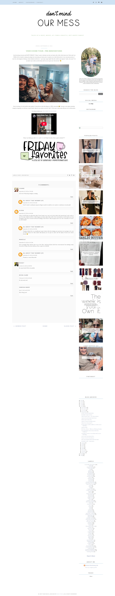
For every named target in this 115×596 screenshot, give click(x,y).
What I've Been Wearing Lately (88, 421)
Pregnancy (90, 531)
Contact (40, 2)
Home (15, 2)
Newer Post (20, 326)
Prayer (90, 530)
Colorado (90, 480)
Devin (90, 485)
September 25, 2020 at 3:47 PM (26, 242)
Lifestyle (90, 509)
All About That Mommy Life (33, 200)
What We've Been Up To (86, 423)
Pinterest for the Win (90, 526)
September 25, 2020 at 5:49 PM (30, 229)
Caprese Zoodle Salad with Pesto (89, 418)
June (83, 445)
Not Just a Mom (90, 521)
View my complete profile (91, 567)
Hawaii (90, 499)
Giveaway (90, 496)
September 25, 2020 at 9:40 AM (30, 202)
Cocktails (90, 479)
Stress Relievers (90, 540)
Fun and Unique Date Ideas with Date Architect (90, 431)
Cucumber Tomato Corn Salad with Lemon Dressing (91, 434)
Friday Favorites (90, 493)
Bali (90, 469)
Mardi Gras (90, 511)
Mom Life (90, 516)
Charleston (90, 478)
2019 (81, 454)
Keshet (21, 263)
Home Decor (90, 504)
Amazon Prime (90, 467)
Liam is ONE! (84, 427)
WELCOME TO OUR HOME (49, 111)
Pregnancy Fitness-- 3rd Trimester (91, 151)
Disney (90, 486)
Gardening (90, 494)
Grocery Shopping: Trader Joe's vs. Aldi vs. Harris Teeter (91, 253)
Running (90, 536)
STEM (90, 538)
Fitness (90, 492)
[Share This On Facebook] (67, 175)
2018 (81, 455)
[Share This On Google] (74, 175)
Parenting (90, 523)
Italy (90, 507)
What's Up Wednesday (86, 419)
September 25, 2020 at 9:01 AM (26, 213)
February (84, 451)
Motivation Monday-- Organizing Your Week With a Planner (91, 304)
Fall (90, 487)
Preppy (90, 533)
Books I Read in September (87, 413)
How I (90, 505)
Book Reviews (90, 476)
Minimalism (90, 515)
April (83, 448)
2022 (81, 403)
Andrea (37, 138)
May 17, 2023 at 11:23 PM (24, 290)
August (83, 442)
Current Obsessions (90, 482)
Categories (30, 2)
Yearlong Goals (90, 551)
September (84, 411)
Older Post (69, 326)
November (84, 408)
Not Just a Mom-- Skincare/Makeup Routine (91, 429)
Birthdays (90, 471)
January (83, 452)
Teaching (90, 542)
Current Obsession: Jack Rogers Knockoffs (90, 346)
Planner (90, 527)
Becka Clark (23, 275)
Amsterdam (90, 468)
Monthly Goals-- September (87, 441)
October (84, 410)
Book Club (90, 475)
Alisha (21, 210)
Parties (90, 525)
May (83, 447)
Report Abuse (91, 556)
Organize (90, 522)
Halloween (90, 498)
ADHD (90, 465)
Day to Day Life (90, 484)
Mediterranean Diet (90, 514)
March (83, 449)
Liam (90, 508)
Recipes (90, 534)
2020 (81, 406)
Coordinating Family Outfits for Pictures (91, 279)
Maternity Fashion (90, 513)
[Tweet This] (70, 175)
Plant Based (90, 528)
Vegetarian (90, 548)
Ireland (90, 506)
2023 (81, 401)
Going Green (90, 497)
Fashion (90, 491)
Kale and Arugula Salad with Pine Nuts (90, 439)
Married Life (90, 512)
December (84, 407)
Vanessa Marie (24, 287)
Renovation (25, 175)
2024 (81, 400)
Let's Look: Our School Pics (87, 436)
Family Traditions (90, 490)
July (82, 444)
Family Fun (89, 489)
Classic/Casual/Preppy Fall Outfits (91, 202)
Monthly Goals (90, 518)
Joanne (21, 188)
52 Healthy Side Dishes (90, 464)
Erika (42, 138)
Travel (90, 544)
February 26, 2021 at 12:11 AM (25, 278)
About (21, 2)
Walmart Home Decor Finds (91, 175)
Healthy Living (90, 500)
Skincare (90, 537)
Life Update (91, 357)
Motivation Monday (90, 519)
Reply (71, 196)
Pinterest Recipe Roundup (91, 226)
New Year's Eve (90, 520)
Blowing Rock (90, 473)
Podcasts (90, 529)
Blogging (90, 472)
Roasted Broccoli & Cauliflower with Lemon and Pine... (91, 425)
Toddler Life (90, 543)
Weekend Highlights (90, 549)
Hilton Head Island (90, 501)
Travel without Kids (90, 547)
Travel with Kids (90, 545)
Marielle (22, 239)
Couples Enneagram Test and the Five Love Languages (90, 330)
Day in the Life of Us (90, 483)
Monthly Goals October (86, 414)
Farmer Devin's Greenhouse (87, 437)
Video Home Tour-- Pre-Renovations (89, 416)
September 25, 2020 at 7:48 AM (26, 191)
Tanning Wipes (90, 541)
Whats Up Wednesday (90, 550)
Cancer (90, 477)
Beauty (90, 470)
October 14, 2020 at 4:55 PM (25, 265)
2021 (81, 404)
